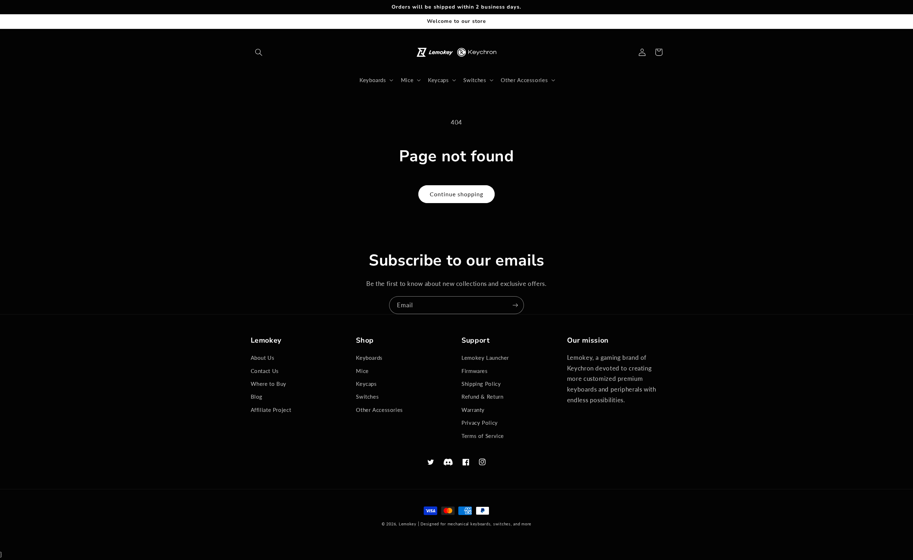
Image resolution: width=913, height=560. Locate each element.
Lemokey (408, 524)
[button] (259, 52)
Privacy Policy (479, 422)
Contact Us (265, 371)
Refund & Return (482, 396)
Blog (257, 396)
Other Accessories (379, 410)
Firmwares (474, 371)
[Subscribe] (515, 305)
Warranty (473, 410)
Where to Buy (269, 383)
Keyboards (369, 357)
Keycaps (366, 383)
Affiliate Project (271, 410)
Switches (367, 396)
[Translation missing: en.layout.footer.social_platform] (448, 462)
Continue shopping (457, 194)
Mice (362, 371)
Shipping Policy (481, 383)
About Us (263, 357)
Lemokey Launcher (485, 357)
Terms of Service (482, 436)
